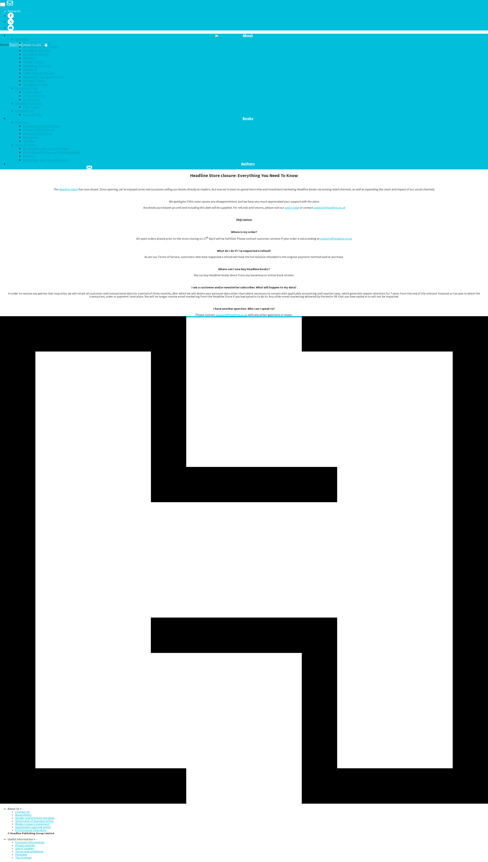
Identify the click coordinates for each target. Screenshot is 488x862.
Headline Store (68, 189)
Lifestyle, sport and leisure (45, 160)
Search (4, 44)
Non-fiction (25, 145)
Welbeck (30, 69)
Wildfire (29, 58)
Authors (248, 164)
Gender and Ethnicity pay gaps (35, 818)
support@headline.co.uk (329, 207)
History (29, 156)
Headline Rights (28, 103)
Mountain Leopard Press (43, 77)
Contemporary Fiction (41, 126)
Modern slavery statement (32, 824)
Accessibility (23, 815)
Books (247, 119)
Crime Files (32, 92)
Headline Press (35, 84)
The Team (31, 107)
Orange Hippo (34, 80)
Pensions (21, 854)
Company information (29, 842)
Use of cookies (24, 848)
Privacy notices (25, 845)
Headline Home (36, 54)
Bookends (31, 99)
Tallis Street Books (39, 73)
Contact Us (24, 111)
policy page (292, 207)
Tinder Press (33, 62)
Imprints (22, 39)
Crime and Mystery (39, 129)
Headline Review (37, 50)
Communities (26, 88)
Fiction (21, 122)
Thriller (29, 141)
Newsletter (89, 167)
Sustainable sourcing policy (33, 827)
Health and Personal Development (52, 152)
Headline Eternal (37, 65)
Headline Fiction (37, 43)
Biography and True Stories (45, 148)
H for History (34, 95)
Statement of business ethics (34, 821)
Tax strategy (23, 857)
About (248, 36)
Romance (31, 137)
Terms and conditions (29, 851)
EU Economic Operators (31, 830)
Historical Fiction (37, 133)
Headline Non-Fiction (41, 46)
